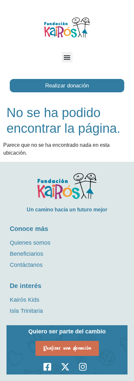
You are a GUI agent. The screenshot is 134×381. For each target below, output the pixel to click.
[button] (67, 57)
